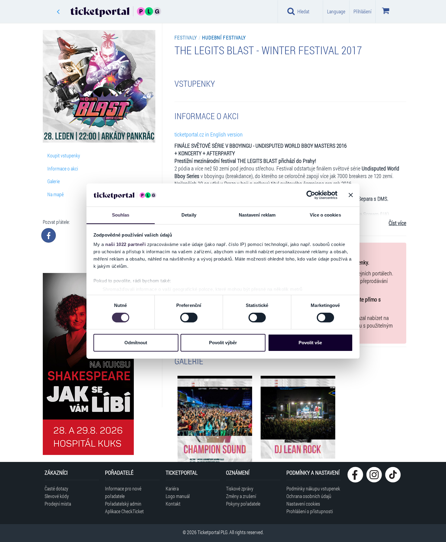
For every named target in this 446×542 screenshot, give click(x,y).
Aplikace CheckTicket (124, 511)
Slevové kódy (57, 496)
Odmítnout (135, 342)
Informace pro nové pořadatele (123, 492)
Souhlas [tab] (121, 214)
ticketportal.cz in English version (208, 134)
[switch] (189, 317)
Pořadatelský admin (123, 503)
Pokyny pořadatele (243, 503)
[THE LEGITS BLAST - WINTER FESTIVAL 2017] (214, 412)
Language (336, 11)
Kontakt (173, 503)
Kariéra (172, 488)
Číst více (397, 223)
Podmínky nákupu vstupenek (313, 488)
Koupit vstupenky (63, 155)
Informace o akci (62, 168)
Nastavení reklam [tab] (257, 214)
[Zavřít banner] (351, 195)
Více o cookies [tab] (325, 214)
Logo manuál (178, 496)
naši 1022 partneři (125, 244)
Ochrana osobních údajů (308, 496)
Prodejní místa (58, 503)
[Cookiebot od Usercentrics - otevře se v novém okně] (310, 195)
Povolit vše (310, 342)
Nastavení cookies (303, 503)
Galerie (53, 181)
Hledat (303, 11)
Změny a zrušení (241, 496)
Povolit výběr (223, 342)
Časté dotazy (56, 488)
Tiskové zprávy (239, 488)
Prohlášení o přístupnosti (309, 511)
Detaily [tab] (188, 214)
